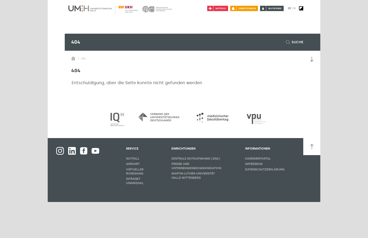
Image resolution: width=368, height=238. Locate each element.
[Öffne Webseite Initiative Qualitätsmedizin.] (117, 119)
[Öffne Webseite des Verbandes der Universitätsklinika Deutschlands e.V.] (159, 117)
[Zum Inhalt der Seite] (311, 59)
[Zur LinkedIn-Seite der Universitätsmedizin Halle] (72, 151)
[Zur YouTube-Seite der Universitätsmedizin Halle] (95, 151)
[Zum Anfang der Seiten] (311, 146)
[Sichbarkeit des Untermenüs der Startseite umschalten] (73, 58)
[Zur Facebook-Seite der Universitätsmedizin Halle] (83, 151)
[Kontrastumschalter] (301, 8)
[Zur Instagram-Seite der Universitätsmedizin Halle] (60, 151)
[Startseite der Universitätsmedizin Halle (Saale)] (90, 8)
